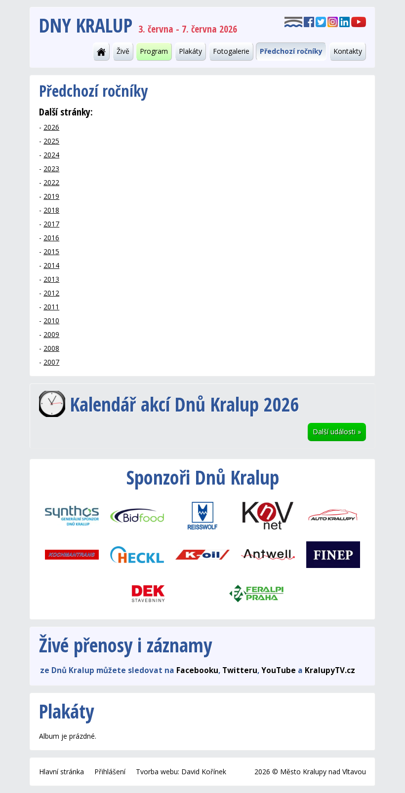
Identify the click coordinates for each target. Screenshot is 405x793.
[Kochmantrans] (71, 553)
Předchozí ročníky (291, 51)
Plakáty (190, 51)
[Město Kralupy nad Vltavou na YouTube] (358, 21)
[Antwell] (267, 553)
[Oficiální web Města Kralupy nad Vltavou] (293, 21)
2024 (51, 154)
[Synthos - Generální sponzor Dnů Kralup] (71, 514)
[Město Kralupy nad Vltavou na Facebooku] (309, 21)
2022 (51, 182)
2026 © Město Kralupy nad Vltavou (310, 771)
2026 (51, 127)
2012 (51, 293)
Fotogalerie (231, 51)
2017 (51, 223)
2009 (51, 334)
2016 (51, 237)
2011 (51, 306)
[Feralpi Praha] (256, 592)
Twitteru (239, 670)
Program (154, 51)
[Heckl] (137, 553)
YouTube (278, 670)
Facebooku (197, 670)
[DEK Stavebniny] (148, 592)
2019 (51, 196)
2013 (51, 279)
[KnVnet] (267, 514)
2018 (51, 210)
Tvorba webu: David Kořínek (181, 771)
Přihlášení (109, 771)
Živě (123, 51)
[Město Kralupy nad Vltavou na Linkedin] (344, 21)
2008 (51, 348)
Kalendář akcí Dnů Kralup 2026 (184, 404)
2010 (51, 320)
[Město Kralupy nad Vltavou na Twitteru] (321, 21)
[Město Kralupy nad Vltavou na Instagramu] (332, 21)
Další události (337, 431)
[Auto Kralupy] (332, 514)
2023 (51, 168)
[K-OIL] (202, 553)
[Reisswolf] (202, 514)
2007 (51, 362)
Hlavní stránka (61, 771)
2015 (51, 251)
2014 (51, 265)
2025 (51, 141)
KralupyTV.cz (330, 670)
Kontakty (347, 51)
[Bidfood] (137, 514)
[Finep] (332, 553)
